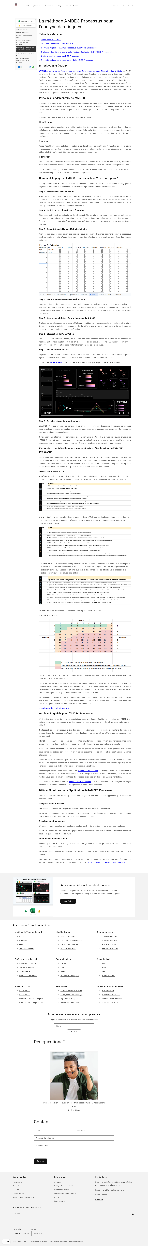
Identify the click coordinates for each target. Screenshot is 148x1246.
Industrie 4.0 (24, 991)
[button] (36, 6)
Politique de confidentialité (63, 1186)
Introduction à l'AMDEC (22, 32)
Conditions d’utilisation (76, 1241)
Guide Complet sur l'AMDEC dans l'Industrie (106, 862)
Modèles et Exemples (70, 976)
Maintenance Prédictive (112, 999)
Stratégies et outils (27, 972)
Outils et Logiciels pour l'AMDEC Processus (25, 54)
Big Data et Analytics (70, 999)
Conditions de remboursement (65, 1193)
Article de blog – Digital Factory (24, 1197)
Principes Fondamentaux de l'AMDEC (24, 36)
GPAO (104, 963)
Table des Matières (21, 29)
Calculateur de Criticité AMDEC (54, 708)
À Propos (57, 1182)
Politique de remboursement (39, 1241)
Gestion (22, 944)
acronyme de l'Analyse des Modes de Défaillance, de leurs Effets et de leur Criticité (80, 71)
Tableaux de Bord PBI (27, 25)
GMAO (104, 967)
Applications (17, 1182)
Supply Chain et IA (110, 1003)
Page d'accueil (18, 1193)
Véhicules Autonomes (70, 1003)
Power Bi (23, 940)
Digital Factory (22, 1241)
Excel (21, 936)
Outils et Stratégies (110, 936)
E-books (16, 1190)
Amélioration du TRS (28, 963)
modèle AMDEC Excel (88, 771)
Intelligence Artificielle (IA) (72, 995)
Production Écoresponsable (31, 1003)
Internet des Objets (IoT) (71, 991)
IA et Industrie (108, 991)
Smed (63, 972)
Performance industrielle (71, 940)
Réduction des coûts (28, 976)
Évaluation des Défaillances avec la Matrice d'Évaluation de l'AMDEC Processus (25, 49)
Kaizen (63, 963)
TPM (63, 967)
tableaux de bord (57, 362)
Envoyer (40, 1161)
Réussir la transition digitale (31, 999)
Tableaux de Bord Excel (27, 21)
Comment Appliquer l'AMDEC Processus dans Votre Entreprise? (24, 42)
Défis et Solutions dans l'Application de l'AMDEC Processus (23, 60)
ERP (104, 972)
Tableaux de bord (26, 967)
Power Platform (108, 976)
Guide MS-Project (109, 940)
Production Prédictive (111, 995)
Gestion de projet (68, 936)
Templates (16, 1186)
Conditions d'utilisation (62, 1190)
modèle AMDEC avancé (80, 782)
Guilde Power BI (109, 944)
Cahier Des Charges (69, 944)
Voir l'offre (68, 901)
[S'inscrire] (91, 1026)
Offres (56, 1197)
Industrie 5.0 (24, 995)
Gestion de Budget (110, 948)
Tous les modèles (26, 948)
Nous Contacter (60, 1201)
